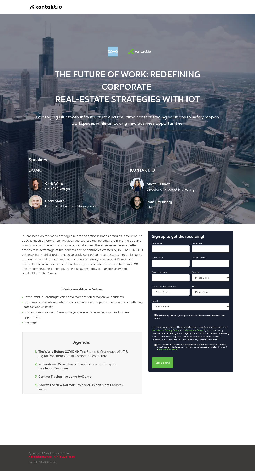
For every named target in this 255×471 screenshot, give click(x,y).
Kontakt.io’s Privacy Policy (165, 330)
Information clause (167, 349)
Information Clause (193, 330)
